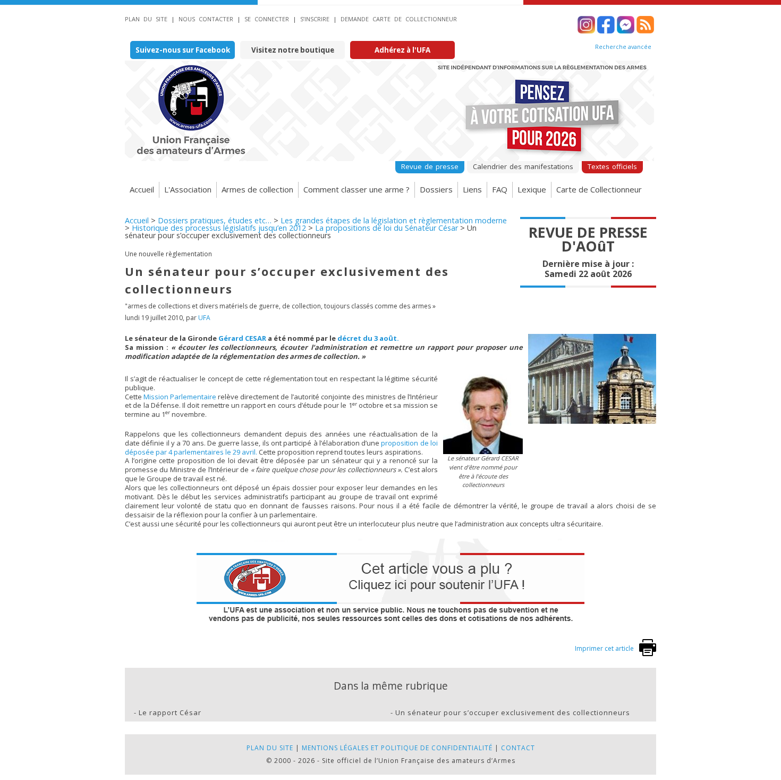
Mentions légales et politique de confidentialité (397, 747)
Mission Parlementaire (179, 396)
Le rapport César (170, 712)
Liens (472, 189)
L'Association (187, 189)
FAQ (499, 189)
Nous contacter (206, 19)
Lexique (531, 189)
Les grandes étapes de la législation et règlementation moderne (394, 220)
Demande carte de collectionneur (399, 19)
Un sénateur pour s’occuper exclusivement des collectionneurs (512, 712)
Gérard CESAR (242, 338)
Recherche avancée (623, 47)
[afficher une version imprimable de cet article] (647, 653)
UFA (204, 317)
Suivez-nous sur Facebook (182, 50)
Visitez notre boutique (292, 50)
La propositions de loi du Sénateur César (386, 228)
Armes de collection (257, 189)
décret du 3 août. (368, 338)
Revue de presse (430, 166)
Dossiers (436, 189)
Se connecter (266, 19)
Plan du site (146, 19)
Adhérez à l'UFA (402, 50)
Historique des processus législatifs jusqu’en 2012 (219, 228)
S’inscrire (314, 19)
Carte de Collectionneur (599, 189)
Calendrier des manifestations (523, 166)
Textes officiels (612, 166)
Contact (518, 747)
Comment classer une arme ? (356, 189)
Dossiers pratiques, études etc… (214, 220)
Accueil (142, 189)
